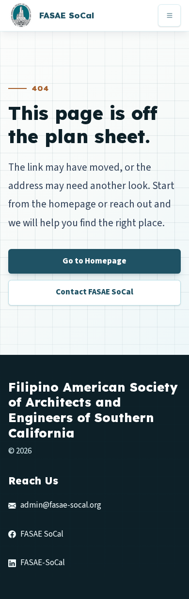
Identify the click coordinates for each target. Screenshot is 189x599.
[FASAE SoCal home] (20, 15)
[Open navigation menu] (169, 15)
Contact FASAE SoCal (94, 292)
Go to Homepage (94, 261)
